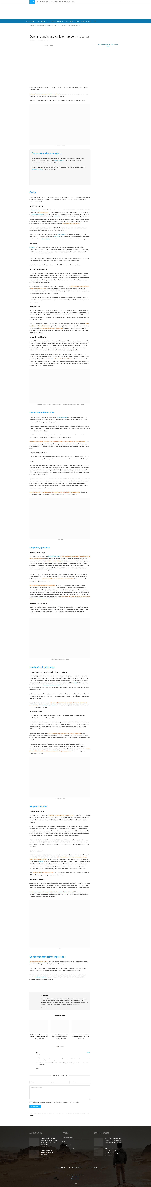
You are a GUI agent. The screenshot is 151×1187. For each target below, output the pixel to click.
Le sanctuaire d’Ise (62, 417)
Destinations (42, 21)
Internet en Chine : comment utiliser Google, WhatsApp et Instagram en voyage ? (60, 1036)
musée (41, 861)
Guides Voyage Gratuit (83, 21)
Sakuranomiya (61, 234)
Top (76, 1183)
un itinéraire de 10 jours (41, 977)
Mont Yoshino (46, 239)
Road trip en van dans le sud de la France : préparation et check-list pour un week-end (56, 1)
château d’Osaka (35, 210)
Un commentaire (43, 40)
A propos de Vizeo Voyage (67, 1137)
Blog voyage (30, 21)
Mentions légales (75, 1176)
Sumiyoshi (32, 247)
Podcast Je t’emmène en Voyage (69, 1148)
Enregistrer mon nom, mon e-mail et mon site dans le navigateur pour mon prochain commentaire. (55, 1102)
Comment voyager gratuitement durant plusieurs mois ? (47, 1153)
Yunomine (47, 705)
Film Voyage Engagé (66, 1145)
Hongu (75, 682)
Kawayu (41, 705)
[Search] (121, 1)
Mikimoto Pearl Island (54, 556)
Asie (49, 25)
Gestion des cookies (75, 1178)
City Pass (69, 21)
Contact (63, 1141)
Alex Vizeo (45, 996)
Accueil (31, 25)
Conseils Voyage (56, 21)
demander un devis (37, 169)
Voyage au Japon (55, 25)
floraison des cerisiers (38, 214)
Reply (88, 1052)
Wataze (54, 705)
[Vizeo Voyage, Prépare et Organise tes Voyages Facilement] (75, 11)
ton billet (56, 216)
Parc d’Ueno (57, 236)
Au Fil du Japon (59, 160)
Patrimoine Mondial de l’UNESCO (52, 685)
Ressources (64, 1152)
